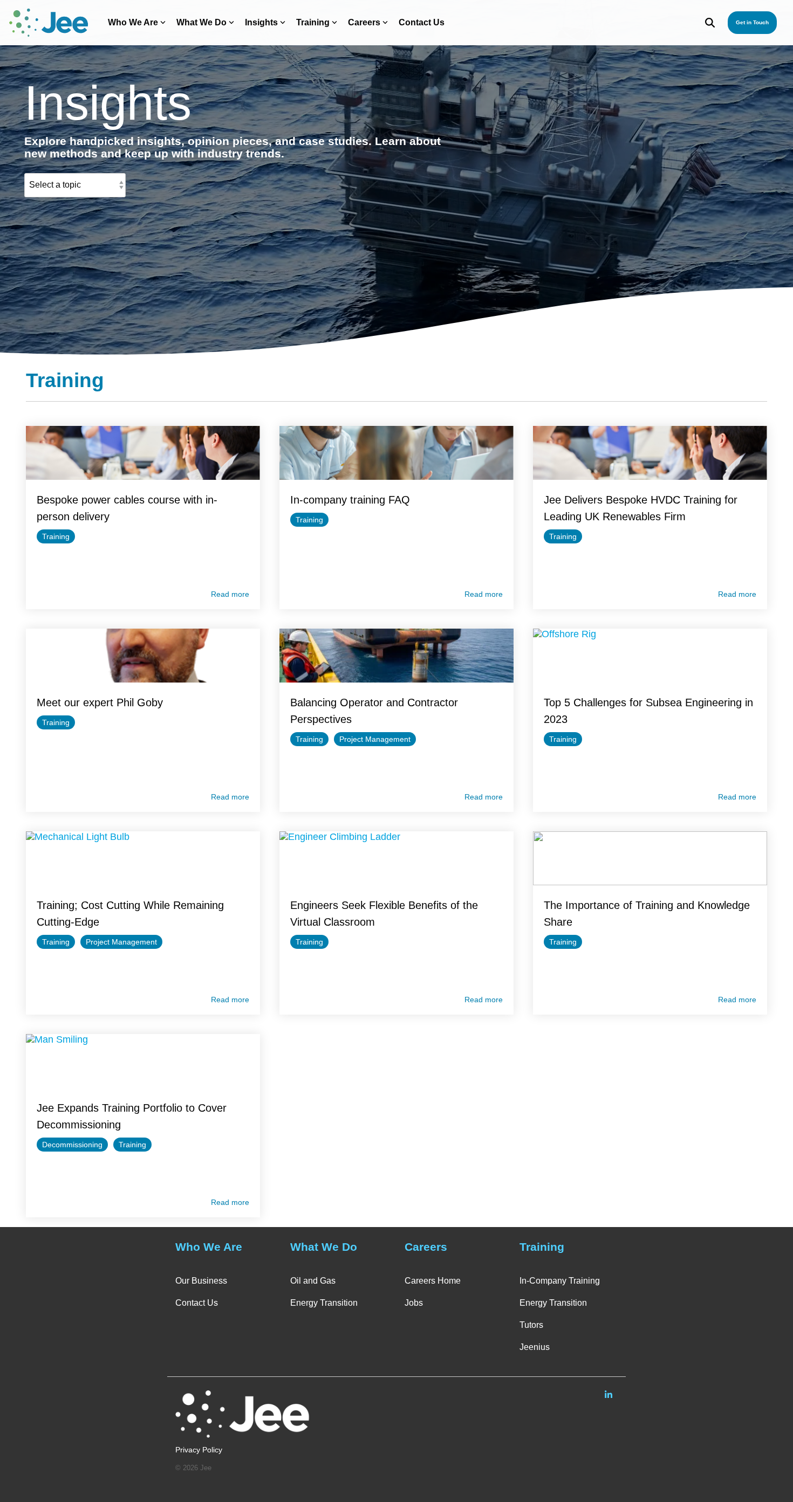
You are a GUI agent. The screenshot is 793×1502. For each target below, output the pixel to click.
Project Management (375, 739)
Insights (261, 22)
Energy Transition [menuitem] (324, 1302)
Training (313, 22)
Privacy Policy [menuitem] (198, 1449)
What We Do (201, 22)
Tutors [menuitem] (531, 1324)
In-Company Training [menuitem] (559, 1280)
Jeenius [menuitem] (534, 1347)
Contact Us (422, 22)
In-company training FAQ (350, 500)
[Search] (710, 22)
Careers (364, 22)
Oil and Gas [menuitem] (313, 1280)
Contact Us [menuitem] (196, 1302)
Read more (230, 594)
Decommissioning (72, 1144)
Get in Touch (752, 22)
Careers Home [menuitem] (433, 1280)
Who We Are (133, 22)
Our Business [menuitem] (201, 1280)
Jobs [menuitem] (414, 1302)
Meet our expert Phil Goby (100, 702)
